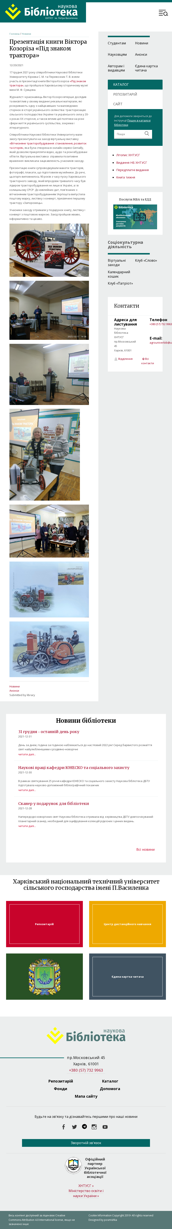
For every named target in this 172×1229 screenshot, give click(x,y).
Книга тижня (125, 177)
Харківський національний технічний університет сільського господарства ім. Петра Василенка (44, 976)
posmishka (110, 1220)
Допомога (110, 1088)
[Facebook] (63, 1127)
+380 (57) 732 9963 (161, 324)
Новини (26, 33)
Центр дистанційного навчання (127, 924)
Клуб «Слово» (146, 260)
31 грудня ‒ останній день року (48, 731)
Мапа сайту (86, 1096)
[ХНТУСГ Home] (86, 1036)
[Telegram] (84, 1127)
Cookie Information (100, 1215)
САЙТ (117, 104)
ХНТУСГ (86, 1185)
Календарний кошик (119, 274)
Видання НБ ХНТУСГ (131, 162)
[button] (163, 13)
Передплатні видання (132, 170)
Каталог (110, 1081)
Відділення (125, 359)
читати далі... (27, 754)
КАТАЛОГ (121, 84)
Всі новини (145, 849)
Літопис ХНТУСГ (128, 155)
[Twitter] (74, 1127)
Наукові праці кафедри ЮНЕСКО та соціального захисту (73, 767)
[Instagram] (94, 1127)
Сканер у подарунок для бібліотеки (53, 803)
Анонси (14, 690)
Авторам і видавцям (116, 68)
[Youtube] (105, 1127)
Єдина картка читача (146, 68)
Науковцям (117, 54)
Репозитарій (44, 924)
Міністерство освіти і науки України (86, 1193)
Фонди (60, 1088)
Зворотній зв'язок (86, 1143)
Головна (14, 33)
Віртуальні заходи (117, 262)
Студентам (117, 43)
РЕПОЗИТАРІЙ (125, 94)
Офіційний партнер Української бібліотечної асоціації (95, 1168)
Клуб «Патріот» (120, 283)
